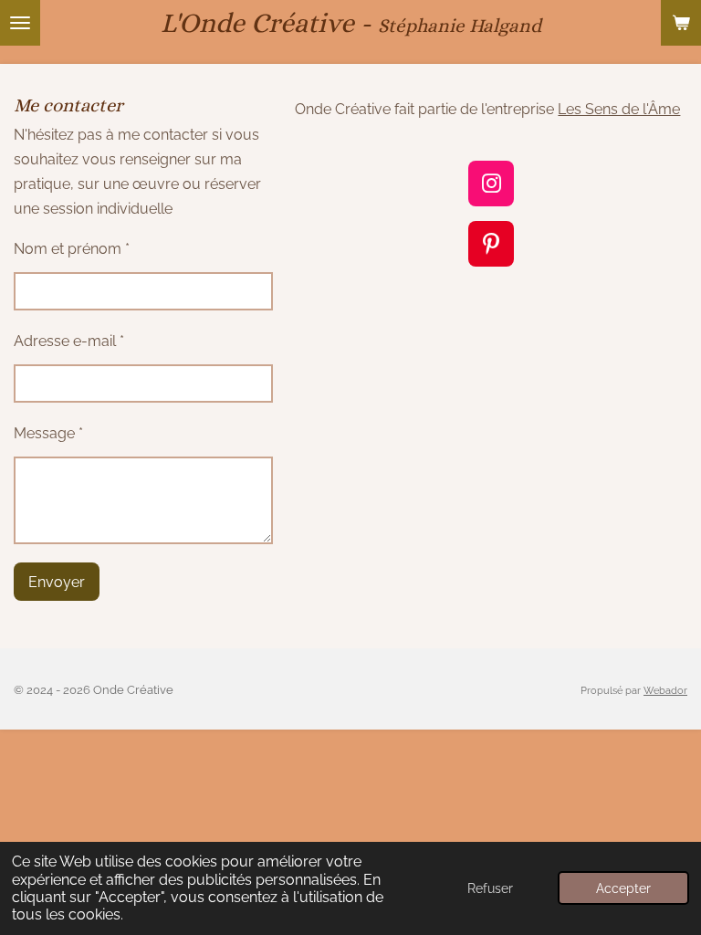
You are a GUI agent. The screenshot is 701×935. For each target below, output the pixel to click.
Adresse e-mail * (69, 341)
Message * (48, 433)
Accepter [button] (623, 888)
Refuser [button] (490, 888)
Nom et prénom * (72, 248)
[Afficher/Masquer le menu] (20, 23)
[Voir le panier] (681, 23)
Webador (665, 691)
